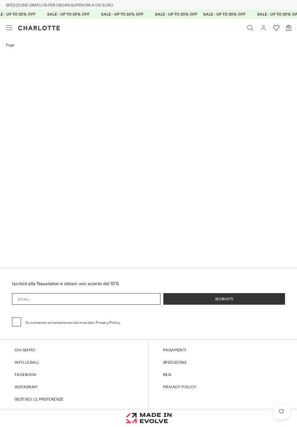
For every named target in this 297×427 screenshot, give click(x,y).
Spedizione (175, 363)
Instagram (26, 387)
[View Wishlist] (276, 28)
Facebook (25, 375)
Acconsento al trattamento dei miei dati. (73, 323)
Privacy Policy (180, 387)
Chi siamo (24, 350)
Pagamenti (175, 350)
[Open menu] (9, 28)
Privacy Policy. (108, 323)
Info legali (26, 363)
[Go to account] (263, 28)
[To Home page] (39, 28)
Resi (167, 375)
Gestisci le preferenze (39, 400)
